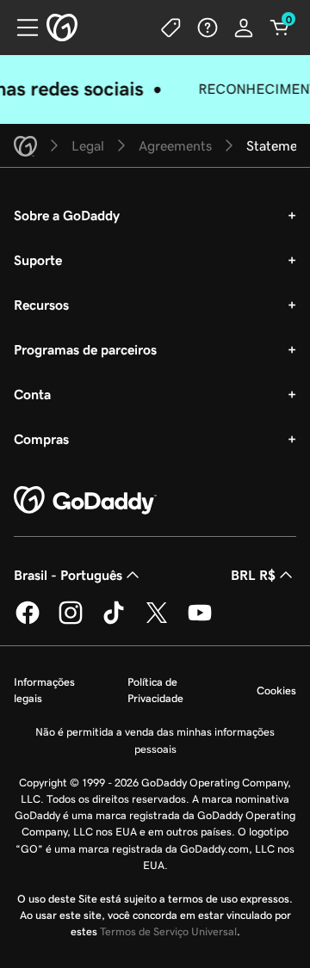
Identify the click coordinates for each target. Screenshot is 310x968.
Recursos (41, 304)
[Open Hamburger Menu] (21, 27)
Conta (32, 394)
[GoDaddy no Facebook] (27, 621)
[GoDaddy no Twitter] (156, 621)
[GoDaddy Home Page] (85, 500)
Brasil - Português (68, 575)
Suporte (38, 260)
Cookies (276, 690)
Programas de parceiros (85, 349)
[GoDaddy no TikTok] (113, 621)
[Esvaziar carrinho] (280, 27)
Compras (41, 439)
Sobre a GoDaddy (67, 215)
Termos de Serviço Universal (168, 931)
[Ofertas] (171, 27)
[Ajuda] (207, 27)
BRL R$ (253, 575)
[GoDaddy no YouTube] (200, 621)
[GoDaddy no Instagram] (70, 621)
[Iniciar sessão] (243, 27)
